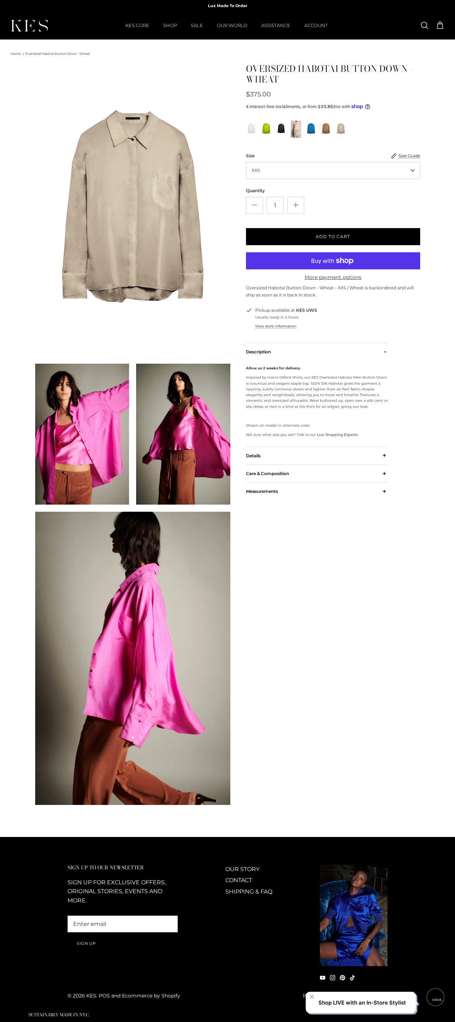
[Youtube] (322, 977)
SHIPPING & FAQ (248, 891)
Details (316, 455)
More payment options (333, 277)
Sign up (86, 943)
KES (91, 995)
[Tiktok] (352, 977)
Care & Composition (316, 473)
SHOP (170, 25)
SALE (197, 25)
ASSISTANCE (275, 25)
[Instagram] (332, 977)
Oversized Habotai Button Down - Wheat (57, 54)
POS (104, 995)
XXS (256, 170)
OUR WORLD (232, 25)
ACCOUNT (316, 25)
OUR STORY (242, 869)
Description (316, 351)
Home (16, 54)
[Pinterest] (342, 977)
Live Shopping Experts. (337, 434)
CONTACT (238, 880)
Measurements (316, 491)
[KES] (29, 25)
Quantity (255, 190)
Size (250, 155)
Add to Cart (333, 236)
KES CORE (137, 25)
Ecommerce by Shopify (151, 995)
